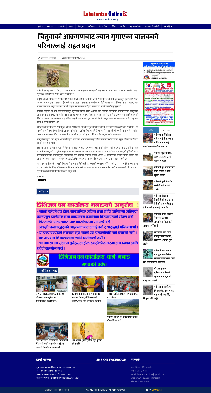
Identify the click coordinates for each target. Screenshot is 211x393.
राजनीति (61, 26)
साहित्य (123, 26)
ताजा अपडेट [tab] (167, 130)
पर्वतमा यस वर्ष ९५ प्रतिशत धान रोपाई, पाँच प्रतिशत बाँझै (122, 319)
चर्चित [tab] (151, 130)
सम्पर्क (66, 390)
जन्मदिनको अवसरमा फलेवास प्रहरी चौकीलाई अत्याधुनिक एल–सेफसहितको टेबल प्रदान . (50, 297)
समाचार (50, 26)
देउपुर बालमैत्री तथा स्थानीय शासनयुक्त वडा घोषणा (122, 295)
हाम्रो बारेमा (58, 390)
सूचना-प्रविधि (135, 26)
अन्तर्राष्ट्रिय (168, 26)
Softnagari (157, 390)
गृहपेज (40, 26)
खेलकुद (81, 26)
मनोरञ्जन (91, 26)
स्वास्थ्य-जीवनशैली (152, 26)
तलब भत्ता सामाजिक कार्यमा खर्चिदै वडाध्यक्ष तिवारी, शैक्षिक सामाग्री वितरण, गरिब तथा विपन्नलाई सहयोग (86, 297)
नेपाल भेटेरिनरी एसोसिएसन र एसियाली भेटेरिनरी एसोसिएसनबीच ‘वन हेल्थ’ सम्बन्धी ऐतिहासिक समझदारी (52, 344)
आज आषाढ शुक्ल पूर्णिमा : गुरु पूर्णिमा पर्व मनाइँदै (87, 342)
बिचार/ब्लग (103, 26)
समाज (71, 26)
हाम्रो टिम (48, 390)
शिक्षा (114, 26)
